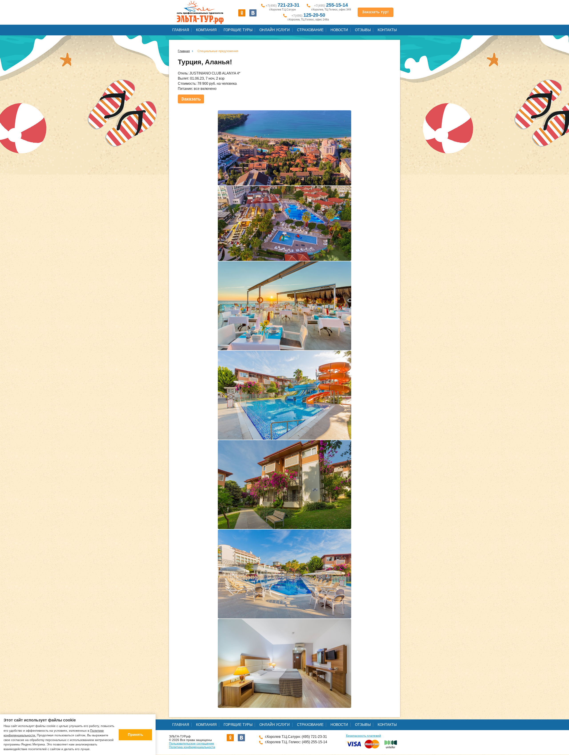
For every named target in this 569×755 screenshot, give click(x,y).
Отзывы (363, 30)
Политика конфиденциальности (192, 747)
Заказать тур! (375, 12)
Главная (180, 30)
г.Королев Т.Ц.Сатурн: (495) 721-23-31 (296, 737)
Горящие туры (238, 30)
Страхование (310, 30)
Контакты (387, 30)
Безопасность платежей (363, 735)
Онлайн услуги (274, 30)
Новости (339, 30)
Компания (206, 30)
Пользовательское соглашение (191, 743)
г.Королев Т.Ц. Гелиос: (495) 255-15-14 (296, 742)
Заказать (191, 99)
